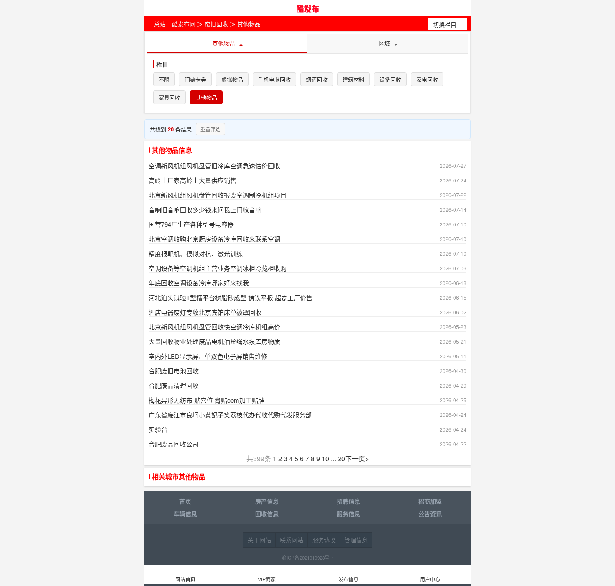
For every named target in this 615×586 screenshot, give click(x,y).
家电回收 (427, 80)
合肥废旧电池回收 (174, 370)
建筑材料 (353, 80)
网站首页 (185, 579)
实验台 (158, 429)
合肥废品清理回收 (174, 385)
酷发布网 (307, 8)
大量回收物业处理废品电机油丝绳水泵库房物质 (214, 341)
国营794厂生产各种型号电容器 (191, 224)
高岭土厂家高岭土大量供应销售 (192, 180)
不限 (164, 80)
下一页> (357, 458)
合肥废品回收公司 (174, 444)
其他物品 (249, 24)
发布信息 (348, 579)
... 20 (338, 458)
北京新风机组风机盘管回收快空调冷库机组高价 (214, 326)
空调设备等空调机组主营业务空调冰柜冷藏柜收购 (218, 268)
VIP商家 (267, 579)
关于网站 (259, 540)
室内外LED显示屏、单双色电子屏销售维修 (208, 356)
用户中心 (430, 579)
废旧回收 (216, 24)
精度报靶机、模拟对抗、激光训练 (196, 253)
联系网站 (291, 540)
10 (325, 458)
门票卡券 (195, 80)
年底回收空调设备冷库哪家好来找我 (199, 282)
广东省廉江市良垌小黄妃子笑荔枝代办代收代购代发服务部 (230, 414)
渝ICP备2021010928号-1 (308, 557)
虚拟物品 (232, 80)
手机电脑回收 (274, 80)
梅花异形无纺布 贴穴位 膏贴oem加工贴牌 (206, 400)
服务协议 (324, 540)
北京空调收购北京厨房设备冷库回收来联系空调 (214, 238)
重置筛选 (210, 129)
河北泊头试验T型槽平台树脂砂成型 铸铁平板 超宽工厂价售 (231, 297)
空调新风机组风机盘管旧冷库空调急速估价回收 (214, 165)
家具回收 (169, 98)
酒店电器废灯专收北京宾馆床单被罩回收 (205, 312)
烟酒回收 (317, 80)
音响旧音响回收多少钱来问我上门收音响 (205, 209)
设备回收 (390, 80)
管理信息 (356, 540)
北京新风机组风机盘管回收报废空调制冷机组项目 (218, 194)
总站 (159, 24)
